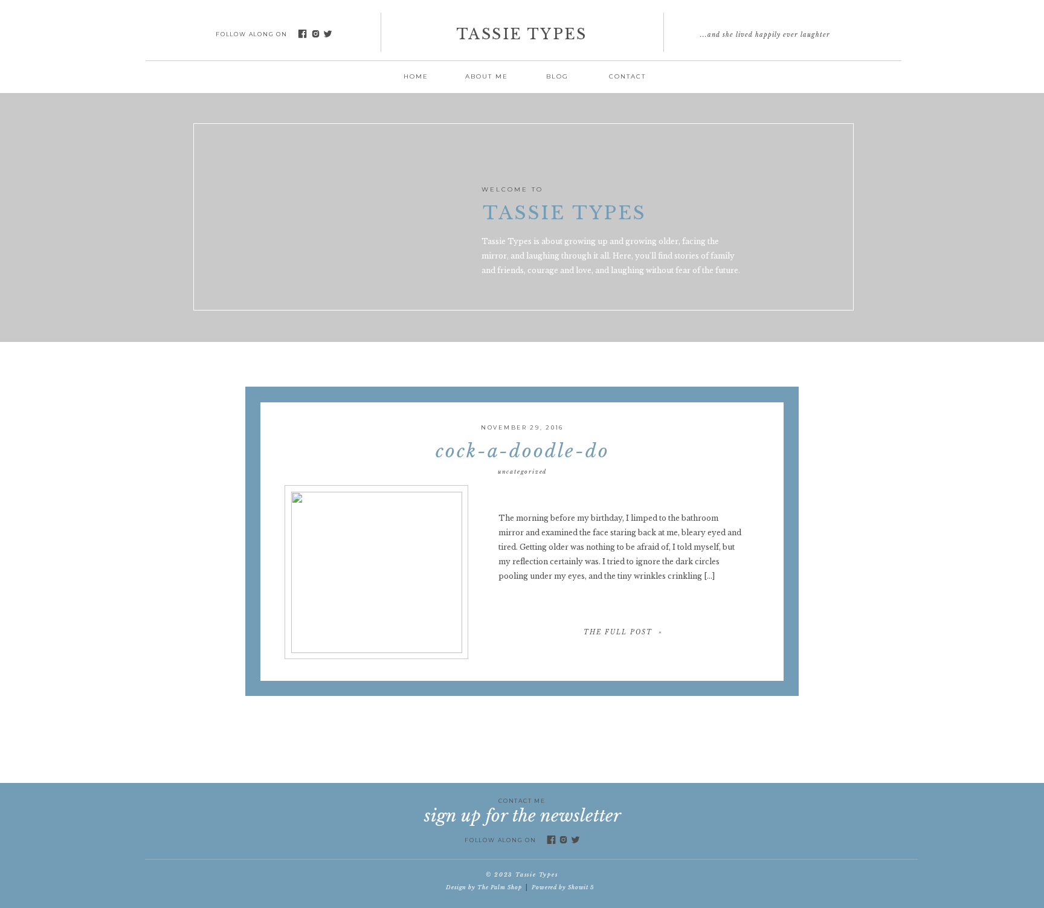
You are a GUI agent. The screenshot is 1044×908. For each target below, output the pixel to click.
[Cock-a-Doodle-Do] (376, 572)
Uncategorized (522, 471)
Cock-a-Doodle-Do (523, 451)
